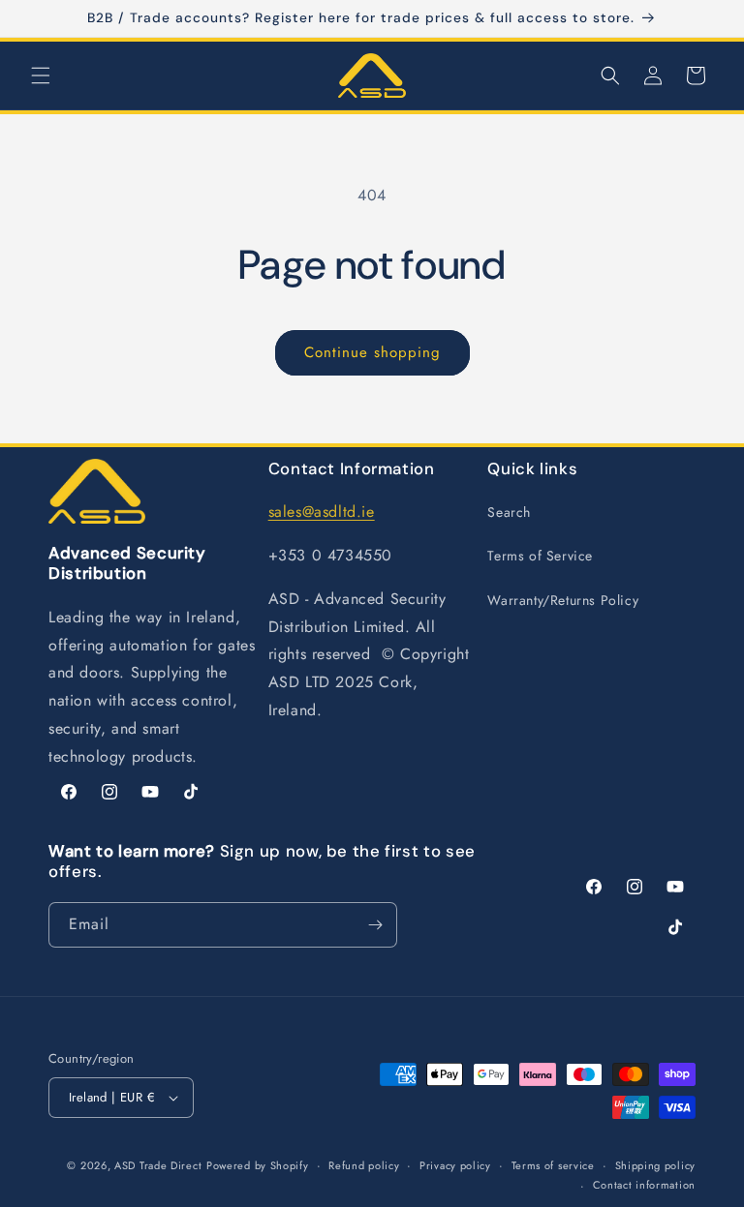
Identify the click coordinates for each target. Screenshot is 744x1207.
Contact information (644, 1184)
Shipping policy (656, 1165)
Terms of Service (540, 555)
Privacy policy (455, 1165)
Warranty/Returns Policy (562, 600)
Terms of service (553, 1165)
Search (509, 512)
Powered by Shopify (257, 1165)
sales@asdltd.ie (321, 511)
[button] (40, 75)
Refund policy (363, 1165)
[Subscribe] (375, 925)
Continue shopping (372, 352)
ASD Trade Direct (158, 1165)
